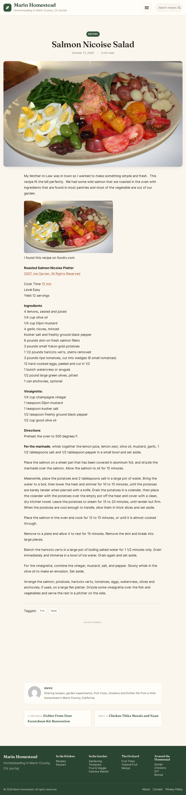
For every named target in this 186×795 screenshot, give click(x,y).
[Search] (179, 7)
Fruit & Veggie (97, 768)
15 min (46, 284)
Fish (42, 610)
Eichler (158, 764)
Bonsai (158, 774)
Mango (126, 768)
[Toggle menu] (146, 7)
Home (72, 26)
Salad (54, 610)
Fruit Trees (128, 761)
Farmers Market (99, 771)
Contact (158, 789)
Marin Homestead (35, 5)
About (146, 789)
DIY (156, 771)
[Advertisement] (93, 650)
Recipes (83, 26)
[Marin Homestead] (7, 8)
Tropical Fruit (130, 764)
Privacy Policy (174, 789)
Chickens (160, 768)
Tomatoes (95, 764)
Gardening (95, 761)
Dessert (61, 764)
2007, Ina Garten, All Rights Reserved (52, 274)
